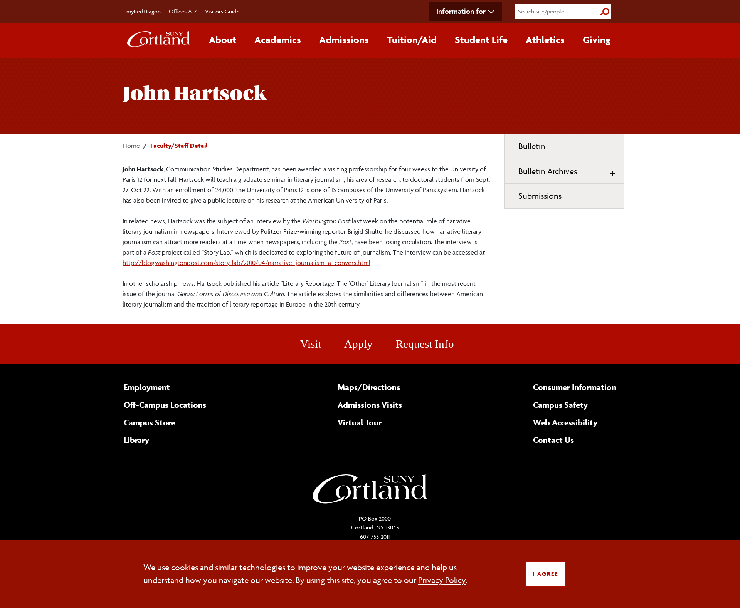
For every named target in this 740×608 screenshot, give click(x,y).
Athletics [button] (545, 39)
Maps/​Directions (369, 387)
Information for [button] (461, 11)
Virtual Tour (360, 422)
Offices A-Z (183, 11)
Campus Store (149, 422)
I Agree (545, 573)
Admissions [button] (344, 39)
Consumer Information (574, 387)
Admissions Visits (370, 404)
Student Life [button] (481, 39)
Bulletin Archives (547, 171)
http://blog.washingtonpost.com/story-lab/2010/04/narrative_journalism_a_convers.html (246, 262)
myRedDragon (143, 11)
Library (136, 439)
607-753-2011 (375, 536)
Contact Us (553, 439)
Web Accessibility (565, 422)
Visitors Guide (222, 11)
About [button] (222, 39)
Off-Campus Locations (165, 404)
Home (131, 145)
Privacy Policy (442, 580)
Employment (147, 387)
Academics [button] (277, 39)
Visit (310, 344)
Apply (358, 344)
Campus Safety (560, 404)
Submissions (540, 196)
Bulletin (531, 146)
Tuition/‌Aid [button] (412, 39)
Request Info (425, 344)
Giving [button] (596, 39)
